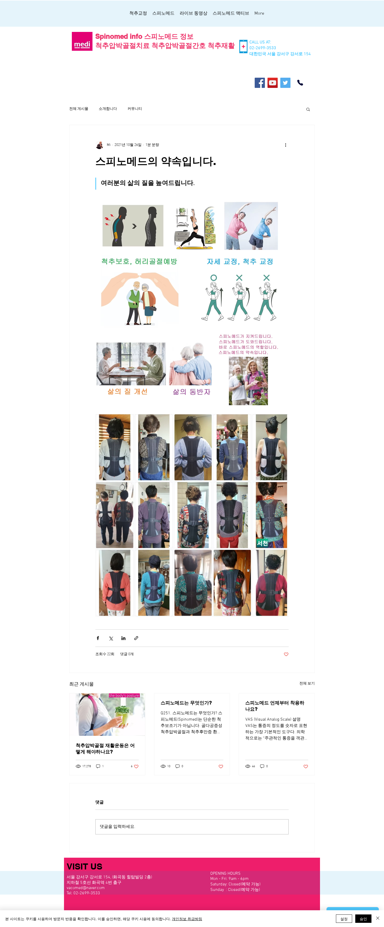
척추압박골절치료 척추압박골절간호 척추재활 (165, 45)
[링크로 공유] (136, 638)
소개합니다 (108, 109)
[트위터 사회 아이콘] (285, 83)
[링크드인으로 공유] (123, 638)
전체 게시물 (78, 109)
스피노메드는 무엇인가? (186, 702)
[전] (300, 82)
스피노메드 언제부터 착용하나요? (274, 706)
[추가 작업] (285, 145)
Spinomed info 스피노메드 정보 (144, 36)
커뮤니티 (134, 109)
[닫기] (378, 918)
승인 (363, 918)
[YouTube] (272, 83)
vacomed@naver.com (86, 888)
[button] (308, 109)
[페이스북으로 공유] (97, 638)
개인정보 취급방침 (187, 918)
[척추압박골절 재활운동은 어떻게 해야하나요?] (107, 714)
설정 (344, 918)
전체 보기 (307, 683)
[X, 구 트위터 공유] (110, 638)
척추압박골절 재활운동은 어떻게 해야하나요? (105, 748)
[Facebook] (260, 83)
